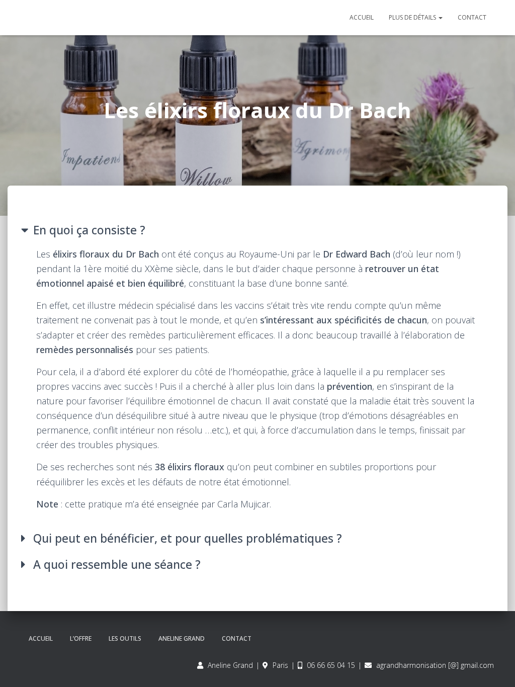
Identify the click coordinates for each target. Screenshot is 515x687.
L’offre (81, 638)
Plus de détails (413, 17)
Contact (472, 17)
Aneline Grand (181, 638)
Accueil (362, 17)
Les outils (125, 638)
